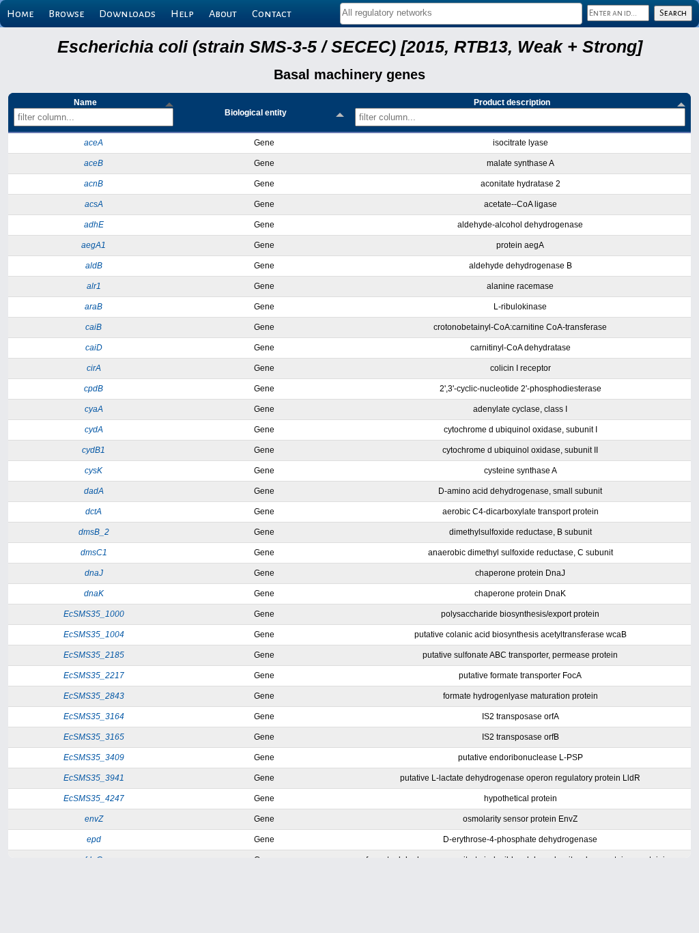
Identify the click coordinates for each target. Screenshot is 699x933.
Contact (271, 13)
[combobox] (461, 14)
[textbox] (461, 12)
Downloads (127, 13)
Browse (66, 13)
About (223, 13)
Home (20, 13)
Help (182, 13)
